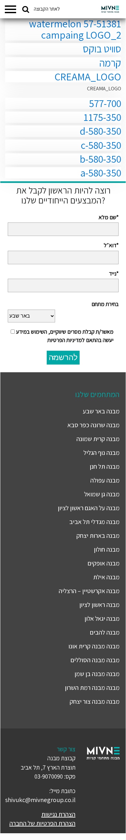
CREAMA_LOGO (87, 76)
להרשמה (63, 357)
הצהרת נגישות (58, 814)
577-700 (105, 103)
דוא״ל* (111, 245)
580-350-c (101, 145)
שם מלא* (109, 217)
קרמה (110, 62)
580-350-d (100, 131)
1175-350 (102, 117)
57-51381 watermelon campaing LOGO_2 (75, 29)
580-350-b (100, 159)
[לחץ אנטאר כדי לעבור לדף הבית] (110, 9)
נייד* (114, 273)
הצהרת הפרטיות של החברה (42, 823)
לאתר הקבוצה (47, 8)
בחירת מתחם (105, 304)
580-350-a (100, 172)
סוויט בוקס (102, 48)
